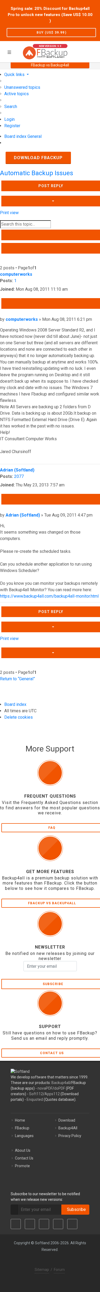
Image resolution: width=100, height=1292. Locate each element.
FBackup (22, 1128)
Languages (24, 1136)
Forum (59, 1269)
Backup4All (67, 1128)
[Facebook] (16, 1224)
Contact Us (24, 1158)
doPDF (59, 1088)
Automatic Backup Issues (36, 173)
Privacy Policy (69, 1136)
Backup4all (60, 1083)
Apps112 (52, 1094)
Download (66, 1120)
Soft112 (36, 1094)
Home (20, 1120)
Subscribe (75, 1209)
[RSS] (72, 1224)
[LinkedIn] (44, 1224)
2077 (19, 476)
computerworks (16, 274)
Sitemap (42, 1269)
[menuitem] (22, 87)
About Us (22, 1150)
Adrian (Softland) (17, 470)
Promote (22, 1166)
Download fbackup (38, 157)
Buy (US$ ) (51, 32)
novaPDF (45, 1088)
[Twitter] (30, 1224)
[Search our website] (94, 51)
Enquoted (35, 1099)
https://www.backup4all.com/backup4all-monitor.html (49, 596)
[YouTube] (58, 1224)
